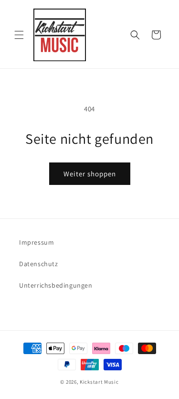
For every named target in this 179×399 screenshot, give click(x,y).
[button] (19, 34)
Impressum (36, 242)
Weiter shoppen (89, 173)
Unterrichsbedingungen (56, 285)
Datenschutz (38, 263)
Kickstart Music (99, 381)
